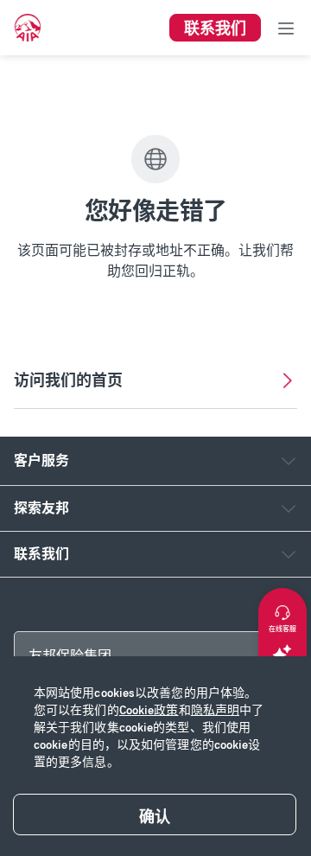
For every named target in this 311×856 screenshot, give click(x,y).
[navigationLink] (27, 28)
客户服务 (41, 460)
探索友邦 (41, 508)
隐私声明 (215, 710)
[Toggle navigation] (286, 28)
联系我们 (41, 554)
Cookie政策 (149, 710)
